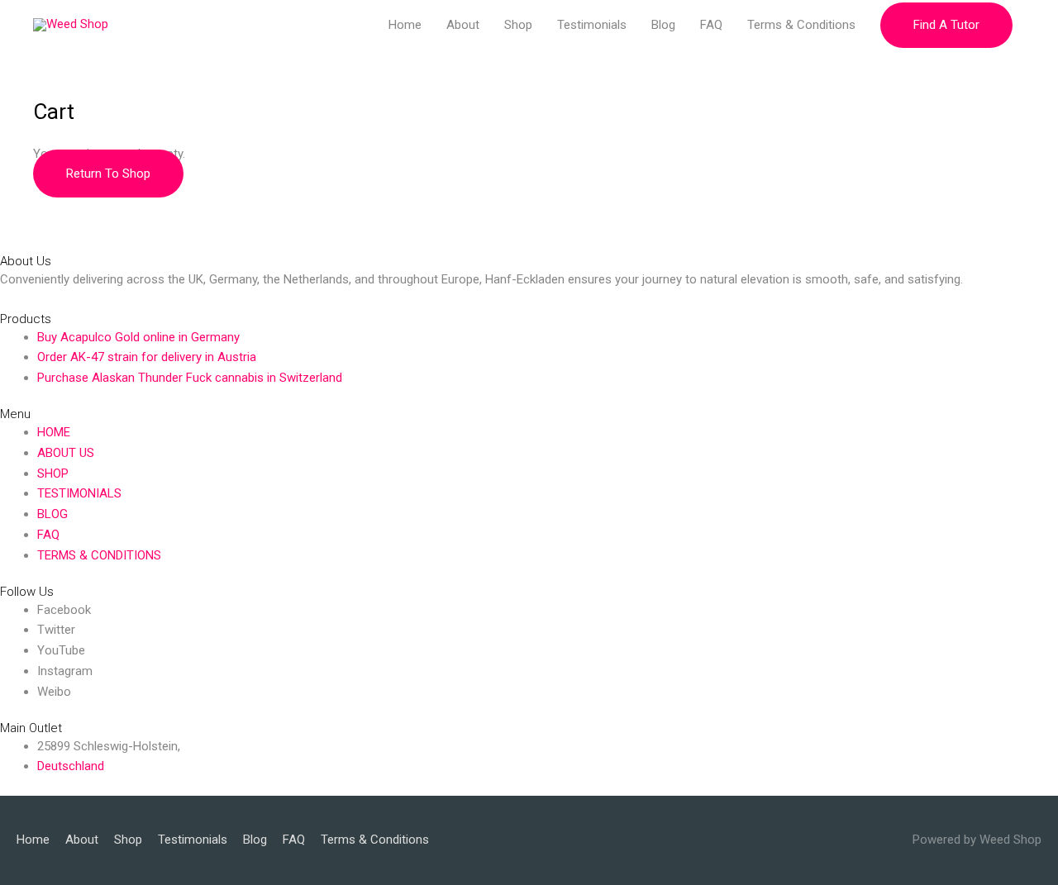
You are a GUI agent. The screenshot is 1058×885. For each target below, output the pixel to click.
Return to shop (108, 173)
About (462, 24)
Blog (663, 24)
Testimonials (592, 24)
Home (405, 24)
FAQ (711, 24)
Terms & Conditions (801, 24)
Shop (518, 24)
